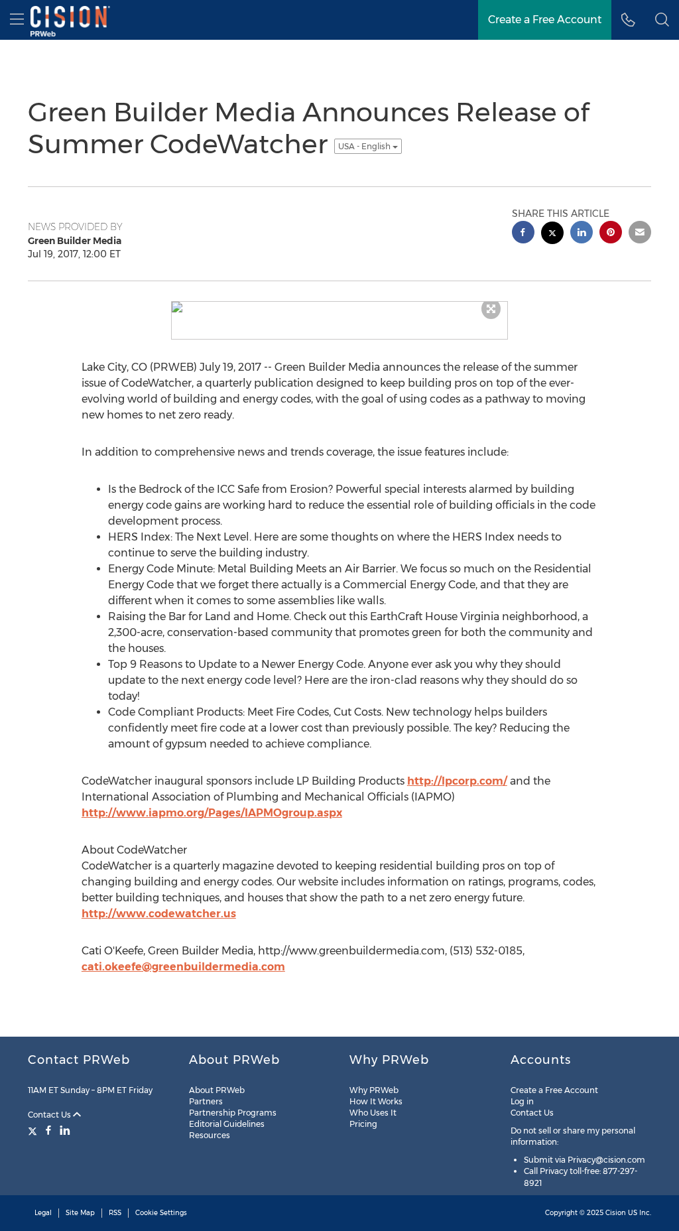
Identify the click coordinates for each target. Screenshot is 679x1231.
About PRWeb (217, 1090)
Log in (522, 1101)
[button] (662, 20)
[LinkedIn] (65, 1130)
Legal (43, 1212)
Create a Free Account (554, 1090)
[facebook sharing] (523, 234)
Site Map (80, 1212)
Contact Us (50, 1115)
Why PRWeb (374, 1090)
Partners (206, 1101)
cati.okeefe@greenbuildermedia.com (183, 966)
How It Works (375, 1101)
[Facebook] (48, 1130)
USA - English (365, 146)
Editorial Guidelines (227, 1124)
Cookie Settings (161, 1212)
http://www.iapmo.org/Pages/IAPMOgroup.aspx (212, 813)
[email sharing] (640, 234)
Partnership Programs (233, 1113)
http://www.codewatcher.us (159, 913)
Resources (209, 1135)
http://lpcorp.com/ (457, 781)
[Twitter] (34, 1130)
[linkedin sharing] (581, 234)
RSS (115, 1212)
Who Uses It (373, 1113)
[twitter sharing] (552, 234)
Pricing (363, 1124)
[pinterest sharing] (610, 234)
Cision (615, 1212)
